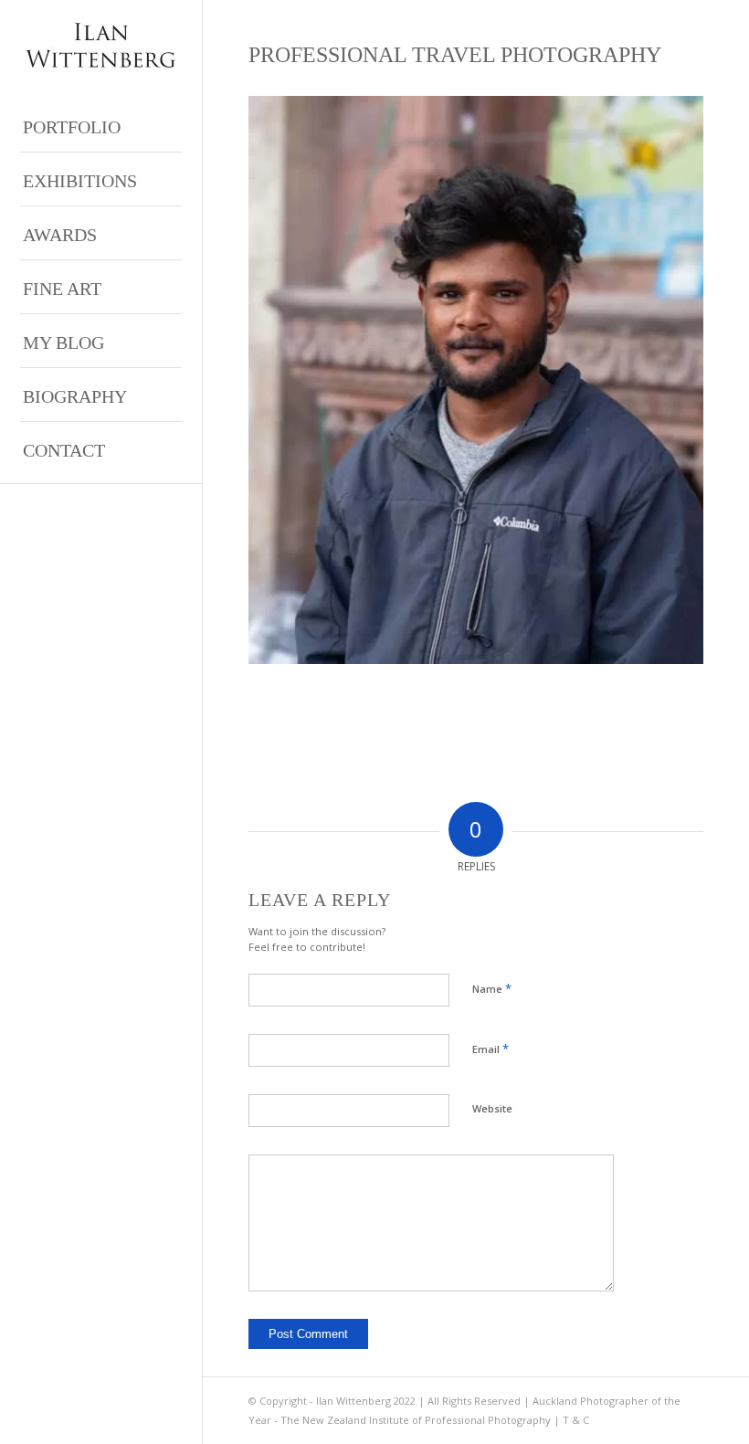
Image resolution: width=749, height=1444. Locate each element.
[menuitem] (101, 126)
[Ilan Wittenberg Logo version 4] (101, 45)
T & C (576, 1420)
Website (492, 1108)
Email (490, 1048)
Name (492, 988)
